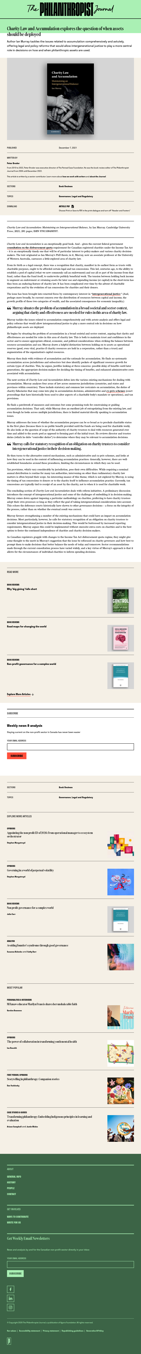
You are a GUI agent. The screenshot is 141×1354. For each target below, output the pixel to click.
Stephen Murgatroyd (16, 842)
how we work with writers (74, 176)
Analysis (11, 941)
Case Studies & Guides (17, 1112)
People (10, 1188)
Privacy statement (51, 1330)
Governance (65, 196)
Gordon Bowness (14, 1010)
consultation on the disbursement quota (30, 247)
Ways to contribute (18, 1217)
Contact (11, 1194)
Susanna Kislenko (14, 951)
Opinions (11, 828)
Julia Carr (11, 914)
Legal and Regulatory (82, 196)
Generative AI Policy (95, 1330)
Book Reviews (66, 186)
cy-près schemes (115, 390)
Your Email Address (16, 740)
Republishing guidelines (72, 1330)
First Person (13, 1075)
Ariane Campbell (14, 1126)
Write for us (14, 1222)
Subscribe (82, 18)
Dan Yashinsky (13, 1085)
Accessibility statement (29, 1330)
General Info (14, 1177)
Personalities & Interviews (19, 999)
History (11, 1182)
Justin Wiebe (32, 1126)
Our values (11, 1330)
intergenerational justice (106, 293)
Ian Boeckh (12, 1047)
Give (42, 18)
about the (98, 176)
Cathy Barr (31, 951)
